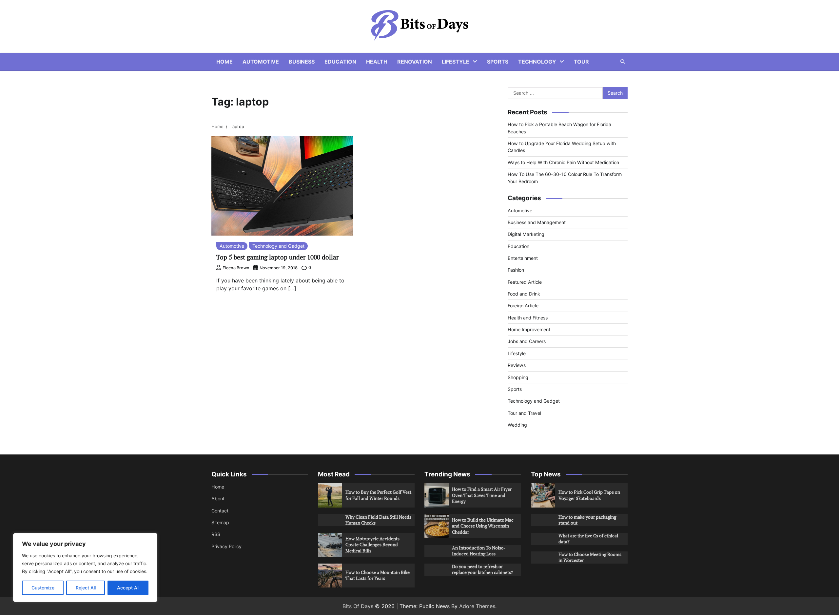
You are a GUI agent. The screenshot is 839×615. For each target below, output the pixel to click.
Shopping (518, 377)
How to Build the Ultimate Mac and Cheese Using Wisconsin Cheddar (483, 526)
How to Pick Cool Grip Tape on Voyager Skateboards (589, 495)
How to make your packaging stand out (587, 520)
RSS (215, 534)
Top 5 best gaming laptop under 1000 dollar (277, 257)
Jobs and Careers (527, 341)
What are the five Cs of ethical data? (588, 538)
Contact (219, 510)
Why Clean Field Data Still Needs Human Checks (378, 520)
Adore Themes (477, 606)
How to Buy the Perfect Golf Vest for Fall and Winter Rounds (378, 495)
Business (302, 61)
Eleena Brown (236, 267)
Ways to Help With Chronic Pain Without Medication (563, 162)
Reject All (86, 587)
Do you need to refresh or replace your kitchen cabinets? (482, 569)
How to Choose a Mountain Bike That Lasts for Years (377, 575)
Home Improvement (529, 329)
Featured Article (525, 282)
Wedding (517, 425)
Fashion (516, 270)
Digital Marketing (526, 234)
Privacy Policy (226, 546)
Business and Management (537, 222)
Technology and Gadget (278, 246)
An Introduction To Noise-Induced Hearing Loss (478, 551)
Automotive (261, 61)
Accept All (128, 587)
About (217, 498)
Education (340, 61)
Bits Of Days (357, 606)
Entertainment (523, 258)
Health (376, 61)
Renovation (414, 61)
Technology (537, 61)
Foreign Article (523, 305)
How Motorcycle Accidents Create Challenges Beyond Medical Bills (372, 544)
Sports (497, 61)
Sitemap (220, 522)
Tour (581, 61)
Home (224, 61)
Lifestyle (455, 61)
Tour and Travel (524, 413)
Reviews (517, 365)
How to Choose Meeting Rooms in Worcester (589, 557)
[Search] (623, 62)
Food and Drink (524, 294)
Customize (42, 587)
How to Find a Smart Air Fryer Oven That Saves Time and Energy (482, 495)
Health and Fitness (528, 317)
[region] (85, 567)
